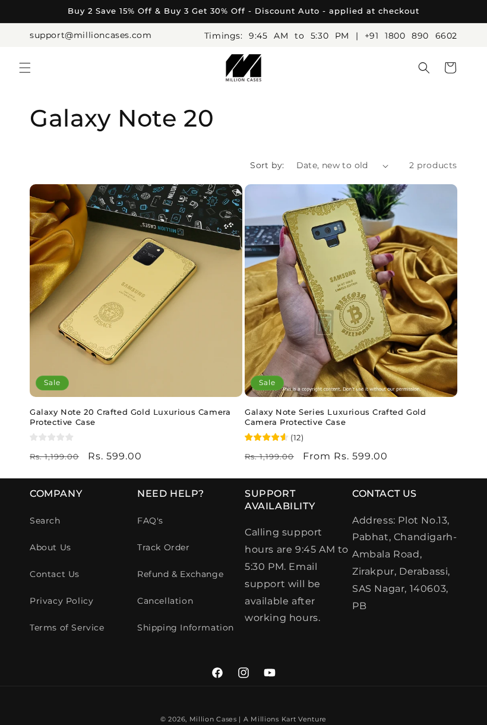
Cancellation (165, 600)
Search (45, 520)
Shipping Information (185, 627)
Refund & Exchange (180, 574)
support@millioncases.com (90, 35)
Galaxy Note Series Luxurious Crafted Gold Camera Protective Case (335, 417)
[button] (25, 68)
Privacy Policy (61, 600)
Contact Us (55, 574)
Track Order (163, 547)
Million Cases (213, 719)
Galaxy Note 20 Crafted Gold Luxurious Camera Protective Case (130, 417)
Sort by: (267, 165)
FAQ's (150, 520)
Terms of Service (67, 627)
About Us (50, 547)
